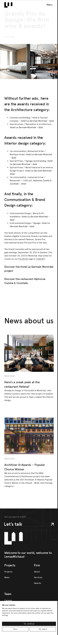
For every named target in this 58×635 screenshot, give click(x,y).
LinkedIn (40, 259)
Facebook (23, 259)
